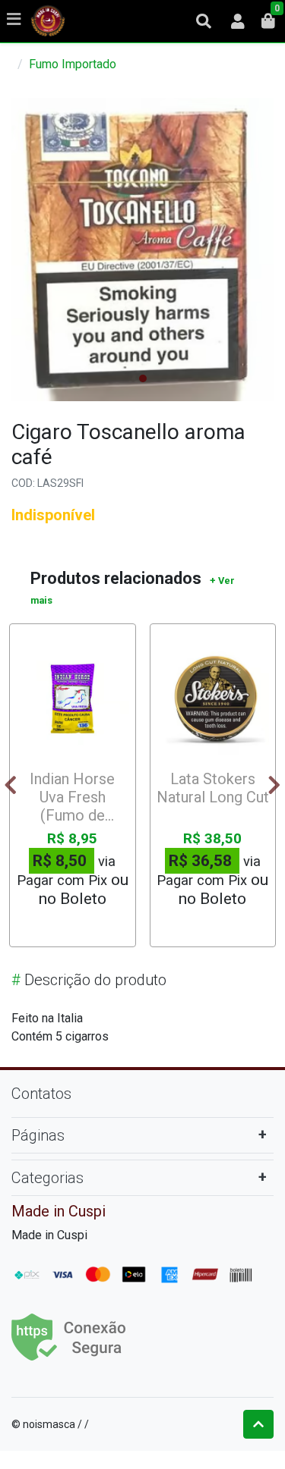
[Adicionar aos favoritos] (35, 644)
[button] (238, 21)
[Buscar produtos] (203, 21)
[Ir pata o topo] (258, 1424)
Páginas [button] (38, 1135)
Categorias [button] (47, 1178)
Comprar (79, 925)
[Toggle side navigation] (15, 20)
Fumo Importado (72, 64)
